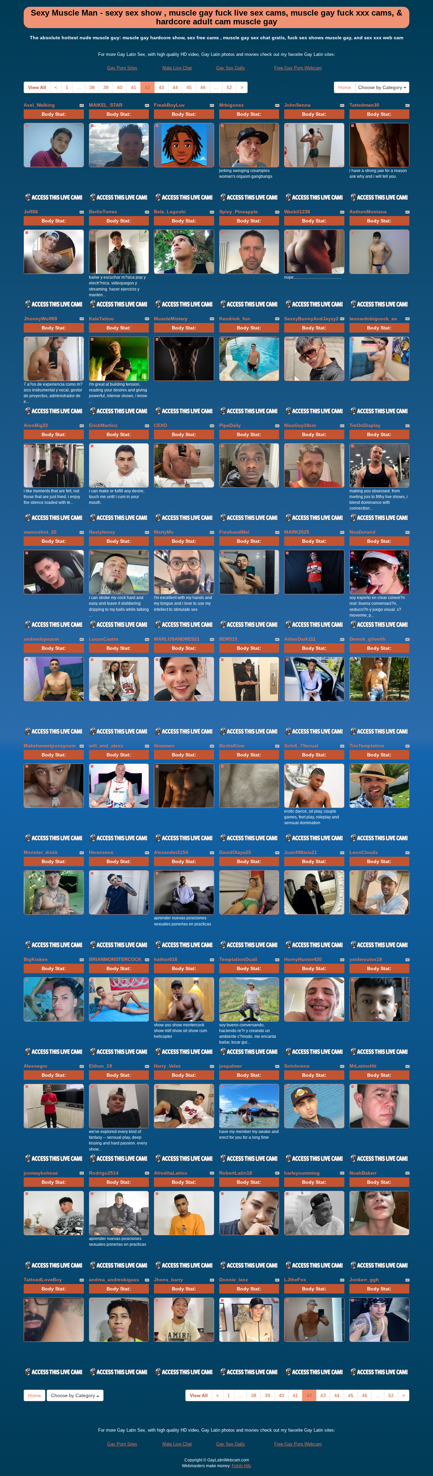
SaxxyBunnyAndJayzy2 (311, 318)
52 (229, 87)
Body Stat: (54, 114)
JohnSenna (297, 105)
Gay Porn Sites (122, 67)
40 (119, 87)
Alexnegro (35, 1066)
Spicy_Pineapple (238, 211)
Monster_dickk (41, 852)
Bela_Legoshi (170, 211)
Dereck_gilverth (367, 639)
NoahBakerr (363, 1173)
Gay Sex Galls (230, 67)
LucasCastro (103, 639)
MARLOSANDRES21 (177, 639)
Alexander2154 (171, 852)
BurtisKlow (232, 745)
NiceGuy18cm (300, 425)
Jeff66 (31, 211)
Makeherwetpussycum (49, 745)
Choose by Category (381, 87)
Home (344, 87)
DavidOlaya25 (235, 852)
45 (189, 87)
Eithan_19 (100, 1066)
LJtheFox (295, 1279)
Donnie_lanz (233, 1279)
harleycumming (302, 1173)
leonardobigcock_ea (373, 318)
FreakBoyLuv (169, 105)
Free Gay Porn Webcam (298, 67)
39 (106, 87)
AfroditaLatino (170, 1173)
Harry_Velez (167, 1066)
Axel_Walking (39, 105)
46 (203, 87)
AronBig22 (36, 425)
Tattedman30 (364, 105)
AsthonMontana (368, 211)
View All (37, 87)
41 (133, 87)
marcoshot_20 (40, 532)
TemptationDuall (238, 959)
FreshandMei (234, 532)
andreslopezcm (41, 639)
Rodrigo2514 (103, 1173)
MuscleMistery (170, 318)
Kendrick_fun (234, 318)
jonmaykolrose (41, 1173)
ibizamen (164, 745)
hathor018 (165, 959)
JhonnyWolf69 (40, 318)
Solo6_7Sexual (301, 745)
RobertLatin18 (235, 1173)
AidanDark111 (300, 639)
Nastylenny (102, 532)
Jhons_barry (168, 1279)
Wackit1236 (297, 211)
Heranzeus (101, 852)
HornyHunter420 (303, 959)
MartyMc (164, 532)
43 (161, 87)
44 (175, 87)
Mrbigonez (231, 105)
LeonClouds (363, 852)
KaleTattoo (101, 318)
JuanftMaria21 (300, 852)
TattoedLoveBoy (43, 1279)
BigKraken (36, 959)
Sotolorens (297, 1066)
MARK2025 (296, 532)
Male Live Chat (177, 67)
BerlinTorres (103, 211)
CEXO (160, 425)
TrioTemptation (366, 745)
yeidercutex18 (365, 959)
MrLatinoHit (363, 1066)
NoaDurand (362, 532)
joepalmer (230, 1066)
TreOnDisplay (365, 425)
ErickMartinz (103, 425)
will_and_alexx (106, 745)
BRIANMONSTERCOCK (115, 959)
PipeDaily (230, 425)
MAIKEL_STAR (105, 105)
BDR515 (228, 639)
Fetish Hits (241, 1465)
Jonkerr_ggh (364, 1279)
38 (92, 87)
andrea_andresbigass (114, 1279)
